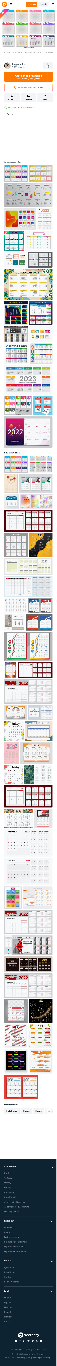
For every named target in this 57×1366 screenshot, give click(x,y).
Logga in (43, 4)
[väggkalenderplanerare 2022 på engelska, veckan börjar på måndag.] (28, 1245)
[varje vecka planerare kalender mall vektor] (18, 989)
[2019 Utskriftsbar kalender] (20, 235)
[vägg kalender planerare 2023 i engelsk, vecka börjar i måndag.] (28, 928)
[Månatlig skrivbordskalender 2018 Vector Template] (16, 415)
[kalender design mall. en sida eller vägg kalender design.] (17, 842)
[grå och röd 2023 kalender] (16, 1334)
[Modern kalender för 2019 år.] (28, 211)
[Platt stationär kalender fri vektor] (16, 433)
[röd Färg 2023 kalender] (13, 1118)
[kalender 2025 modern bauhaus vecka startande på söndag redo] (18, 1054)
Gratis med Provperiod (28, 77)
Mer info (9, 112)
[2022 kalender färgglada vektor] (15, 474)
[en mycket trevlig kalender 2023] (40, 990)
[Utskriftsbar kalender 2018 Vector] (16, 369)
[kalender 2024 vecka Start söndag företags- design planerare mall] (16, 965)
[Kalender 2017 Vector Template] (16, 172)
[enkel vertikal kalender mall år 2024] (15, 807)
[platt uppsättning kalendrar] (14, 547)
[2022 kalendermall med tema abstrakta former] (28, 573)
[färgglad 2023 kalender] (12, 259)
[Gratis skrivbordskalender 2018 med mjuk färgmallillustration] (16, 189)
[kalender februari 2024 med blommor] (13, 1034)
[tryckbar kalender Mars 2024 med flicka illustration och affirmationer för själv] (40, 824)
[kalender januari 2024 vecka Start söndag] (39, 968)
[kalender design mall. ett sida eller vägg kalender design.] (16, 824)
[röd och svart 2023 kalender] (16, 722)
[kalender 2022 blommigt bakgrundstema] (28, 340)
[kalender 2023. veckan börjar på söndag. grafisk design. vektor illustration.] (28, 768)
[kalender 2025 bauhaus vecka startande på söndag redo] (18, 1098)
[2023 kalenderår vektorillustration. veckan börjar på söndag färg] (28, 500)
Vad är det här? (28, 108)
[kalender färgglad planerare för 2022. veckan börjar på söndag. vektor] (16, 316)
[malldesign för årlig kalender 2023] (16, 747)
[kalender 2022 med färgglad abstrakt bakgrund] (30, 257)
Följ (48, 67)
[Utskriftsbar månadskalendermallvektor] (15, 299)
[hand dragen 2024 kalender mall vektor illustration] (15, 949)
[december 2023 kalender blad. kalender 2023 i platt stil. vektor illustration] (11, 663)
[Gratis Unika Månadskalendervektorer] (18, 281)
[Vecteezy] (4, 4)
